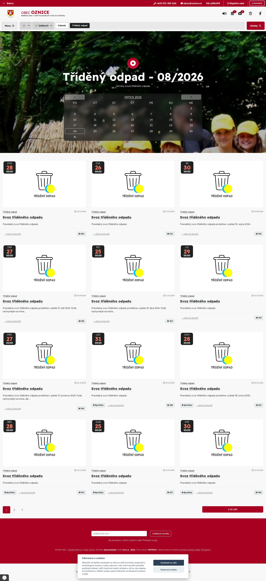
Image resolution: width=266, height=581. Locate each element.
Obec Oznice (89, 550)
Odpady (62, 25)
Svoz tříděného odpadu (23, 217)
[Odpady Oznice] (250, 13)
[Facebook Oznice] (260, 13)
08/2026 (180, 77)
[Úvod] (26, 26)
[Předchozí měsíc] (74, 97)
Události (43, 25)
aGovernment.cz (75, 550)
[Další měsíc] (191, 97)
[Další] (22, 509)
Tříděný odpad (79, 25)
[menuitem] (26, 26)
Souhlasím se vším (169, 563)
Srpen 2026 (133, 97)
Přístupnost (206, 550)
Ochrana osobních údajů (189, 550)
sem (156, 540)
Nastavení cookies (169, 570)
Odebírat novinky (160, 533)
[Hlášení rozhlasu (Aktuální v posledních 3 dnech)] (224, 13)
